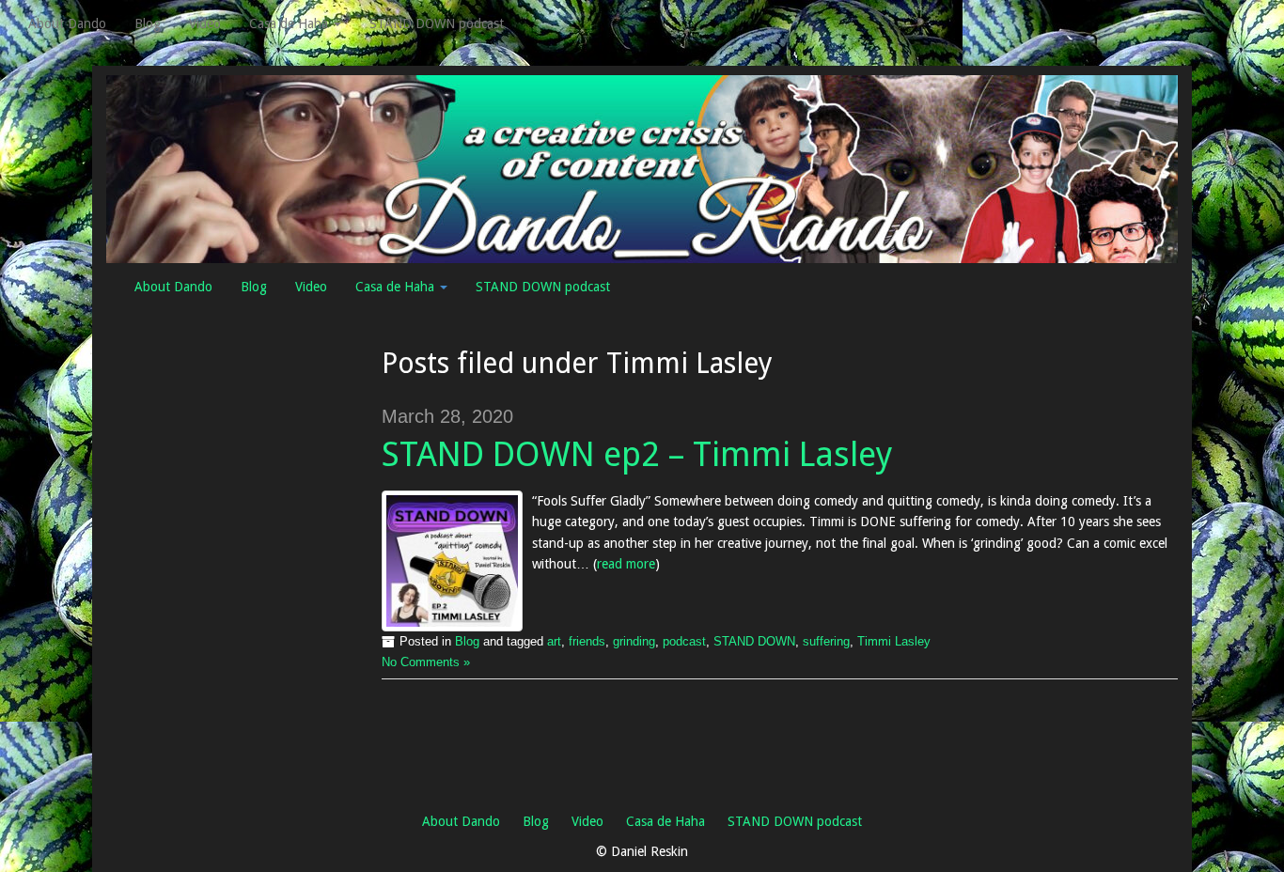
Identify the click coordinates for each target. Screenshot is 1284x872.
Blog (147, 23)
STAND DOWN (754, 641)
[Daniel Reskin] (642, 168)
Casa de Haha (290, 23)
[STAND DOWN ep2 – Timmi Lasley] (452, 560)
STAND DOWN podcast (436, 23)
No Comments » (426, 662)
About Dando (67, 23)
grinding (634, 641)
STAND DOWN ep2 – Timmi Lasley (637, 454)
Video (205, 23)
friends (587, 641)
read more (626, 563)
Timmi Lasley (894, 641)
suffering (826, 641)
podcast (684, 641)
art (554, 641)
